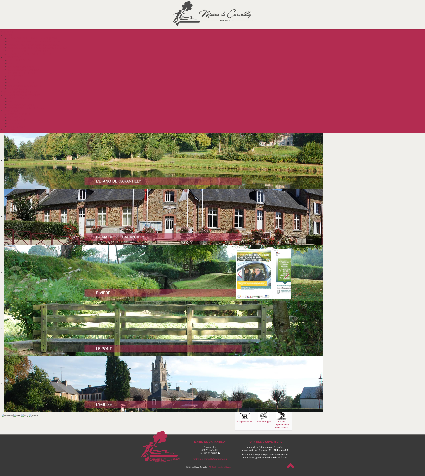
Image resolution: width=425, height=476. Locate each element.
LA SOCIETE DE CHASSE (22, 73)
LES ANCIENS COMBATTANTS (24, 85)
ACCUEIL (9, 32)
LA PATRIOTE (15, 76)
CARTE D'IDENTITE (19, 98)
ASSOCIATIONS (12, 57)
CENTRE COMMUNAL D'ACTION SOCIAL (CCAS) (34, 41)
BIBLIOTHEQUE (16, 126)
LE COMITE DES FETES (21, 66)
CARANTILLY (11, 110)
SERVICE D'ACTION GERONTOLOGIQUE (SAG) (34, 44)
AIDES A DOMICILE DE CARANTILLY (28, 51)
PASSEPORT (15, 101)
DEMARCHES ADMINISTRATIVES (22, 95)
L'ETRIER (13, 79)
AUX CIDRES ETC (17, 88)
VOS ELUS (14, 123)
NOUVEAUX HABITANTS (21, 104)
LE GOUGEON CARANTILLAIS (24, 69)
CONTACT (9, 129)
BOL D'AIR (14, 63)
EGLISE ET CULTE (18, 120)
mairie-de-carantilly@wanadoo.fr (210, 459)
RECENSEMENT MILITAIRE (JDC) (26, 107)
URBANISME (15, 117)
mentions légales (224, 467)
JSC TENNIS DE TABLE (20, 60)
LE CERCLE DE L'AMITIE (21, 82)
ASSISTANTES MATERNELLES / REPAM (29, 54)
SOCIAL (8, 35)
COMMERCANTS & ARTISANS (20, 92)
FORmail (212, 467)
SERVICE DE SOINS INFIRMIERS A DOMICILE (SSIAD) (37, 47)
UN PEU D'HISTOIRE (19, 114)
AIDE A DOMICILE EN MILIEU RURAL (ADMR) (33, 38)
